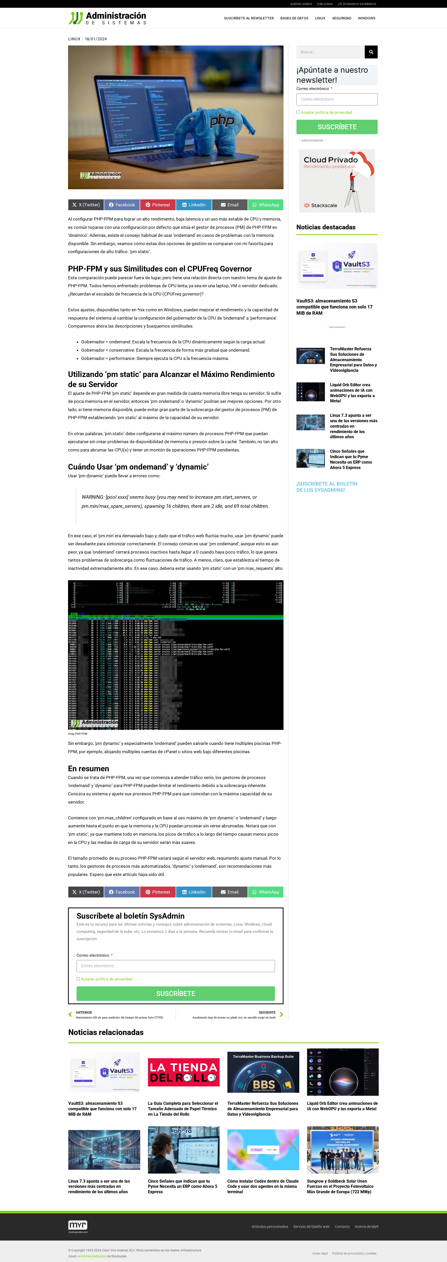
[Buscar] (371, 52)
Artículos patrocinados (270, 1227)
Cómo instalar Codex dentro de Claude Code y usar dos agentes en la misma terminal (263, 1186)
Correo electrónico (93, 955)
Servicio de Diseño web (311, 1227)
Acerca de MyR (367, 1227)
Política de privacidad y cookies (354, 1253)
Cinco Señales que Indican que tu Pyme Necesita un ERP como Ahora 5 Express (182, 1186)
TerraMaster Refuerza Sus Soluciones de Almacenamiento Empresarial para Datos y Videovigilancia (353, 359)
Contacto (342, 1227)
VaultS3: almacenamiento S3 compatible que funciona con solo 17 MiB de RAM (334, 307)
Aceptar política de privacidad (106, 979)
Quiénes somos (301, 3)
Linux (74, 39)
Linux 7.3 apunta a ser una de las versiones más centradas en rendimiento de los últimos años (353, 426)
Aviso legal (320, 1253)
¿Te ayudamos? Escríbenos (357, 3)
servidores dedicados (91, 1256)
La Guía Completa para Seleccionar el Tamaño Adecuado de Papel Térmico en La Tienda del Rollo (183, 1109)
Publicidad (325, 3)
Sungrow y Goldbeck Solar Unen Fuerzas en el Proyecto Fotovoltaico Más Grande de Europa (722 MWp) (340, 1186)
